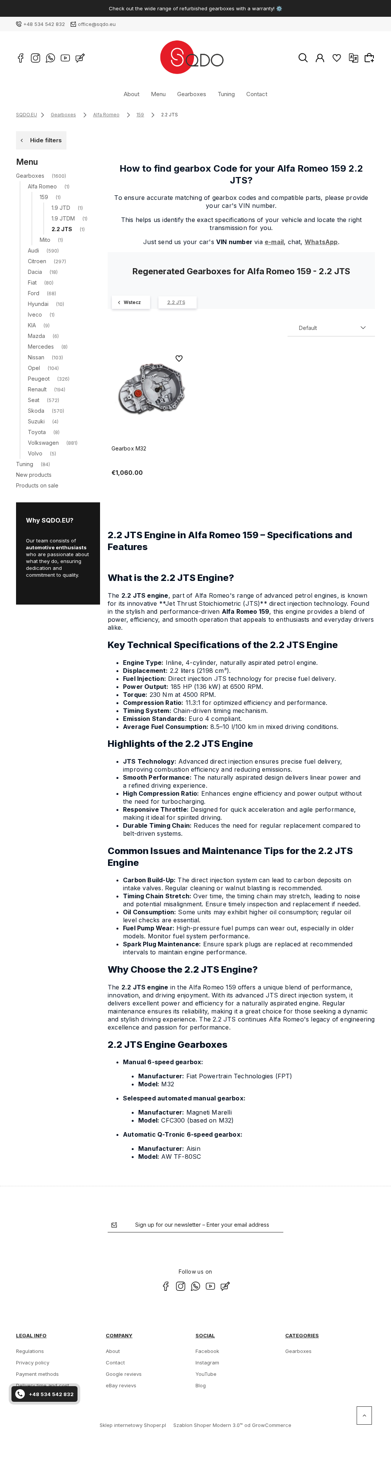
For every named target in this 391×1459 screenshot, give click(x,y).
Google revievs (124, 1374)
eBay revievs (121, 1385)
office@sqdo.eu (97, 24)
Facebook (207, 1351)
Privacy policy (32, 1362)
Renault (37, 389)
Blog (201, 1385)
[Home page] (191, 58)
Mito (45, 239)
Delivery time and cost (42, 1385)
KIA (32, 325)
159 (44, 197)
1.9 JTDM (63, 218)
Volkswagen (43, 442)
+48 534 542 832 (44, 24)
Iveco (35, 314)
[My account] (320, 58)
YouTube (206, 1374)
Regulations (30, 1351)
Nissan (36, 357)
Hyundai (38, 304)
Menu (158, 94)
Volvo (35, 453)
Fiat (32, 282)
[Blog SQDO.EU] (80, 58)
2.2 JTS (62, 229)
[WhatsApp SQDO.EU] (50, 58)
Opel (34, 368)
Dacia (35, 272)
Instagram (207, 1362)
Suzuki (36, 421)
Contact (256, 94)
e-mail (274, 242)
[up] (364, 1415)
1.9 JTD (61, 207)
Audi (33, 250)
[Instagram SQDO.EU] (35, 58)
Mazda (36, 336)
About (131, 94)
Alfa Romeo (42, 186)
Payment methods (37, 1374)
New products (34, 474)
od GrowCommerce (267, 1425)
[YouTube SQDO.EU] (65, 58)
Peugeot (39, 378)
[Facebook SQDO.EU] (20, 58)
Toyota (37, 432)
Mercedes (41, 346)
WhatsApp (321, 242)
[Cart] (370, 58)
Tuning (226, 94)
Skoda (36, 410)
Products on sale (37, 485)
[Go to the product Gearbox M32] (149, 389)
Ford (33, 293)
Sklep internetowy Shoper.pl (133, 1425)
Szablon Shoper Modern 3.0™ (208, 1425)
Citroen (37, 261)
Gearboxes (191, 94)
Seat (33, 400)
